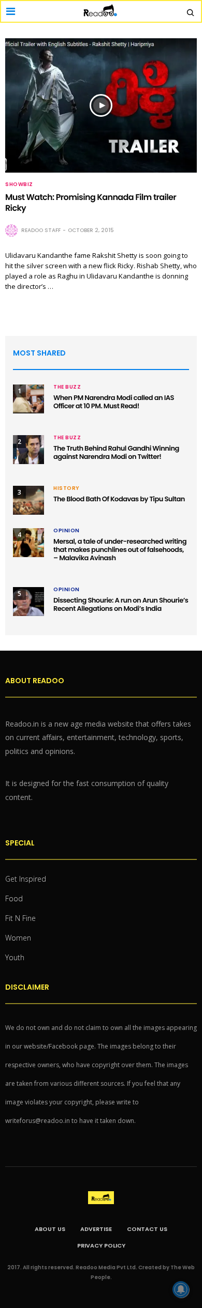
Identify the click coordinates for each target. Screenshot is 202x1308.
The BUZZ (67, 387)
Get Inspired (25, 879)
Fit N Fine (20, 918)
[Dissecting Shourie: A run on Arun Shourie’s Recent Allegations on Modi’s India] (28, 601)
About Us (50, 1229)
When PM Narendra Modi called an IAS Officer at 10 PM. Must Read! (113, 402)
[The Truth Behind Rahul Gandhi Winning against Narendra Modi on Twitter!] (28, 449)
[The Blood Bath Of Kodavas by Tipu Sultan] (28, 500)
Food (14, 898)
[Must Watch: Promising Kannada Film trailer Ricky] (101, 105)
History (66, 488)
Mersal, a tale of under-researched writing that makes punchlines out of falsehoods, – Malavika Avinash (119, 549)
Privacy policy (101, 1245)
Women (18, 938)
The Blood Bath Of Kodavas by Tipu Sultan (119, 499)
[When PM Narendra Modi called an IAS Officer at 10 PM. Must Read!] (28, 398)
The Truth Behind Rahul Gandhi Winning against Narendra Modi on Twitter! (116, 452)
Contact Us (147, 1229)
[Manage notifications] (180, 1289)
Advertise (96, 1229)
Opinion (66, 530)
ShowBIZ (19, 184)
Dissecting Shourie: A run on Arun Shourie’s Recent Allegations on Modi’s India (120, 604)
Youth (14, 957)
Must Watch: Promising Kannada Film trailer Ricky (90, 202)
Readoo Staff (41, 230)
